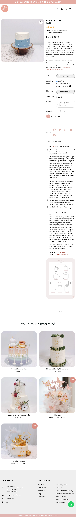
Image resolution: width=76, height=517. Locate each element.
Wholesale (41, 491)
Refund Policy (60, 502)
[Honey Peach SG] (4, 8)
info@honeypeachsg (61, 254)
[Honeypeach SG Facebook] (3, 502)
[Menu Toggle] (70, 8)
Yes (59, 81)
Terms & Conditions (62, 499)
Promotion (41, 497)
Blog (39, 494)
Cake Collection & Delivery (64, 491)
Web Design (51, 515)
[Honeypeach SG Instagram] (7, 502)
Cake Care (59, 488)
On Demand (42, 488)
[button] (58, 9)
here (54, 146)
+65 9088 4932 (61, 252)
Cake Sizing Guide (61, 485)
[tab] (54, 141)
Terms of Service (61, 497)
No (64, 81)
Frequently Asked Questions (65, 494)
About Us (41, 485)
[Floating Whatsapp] (71, 504)
